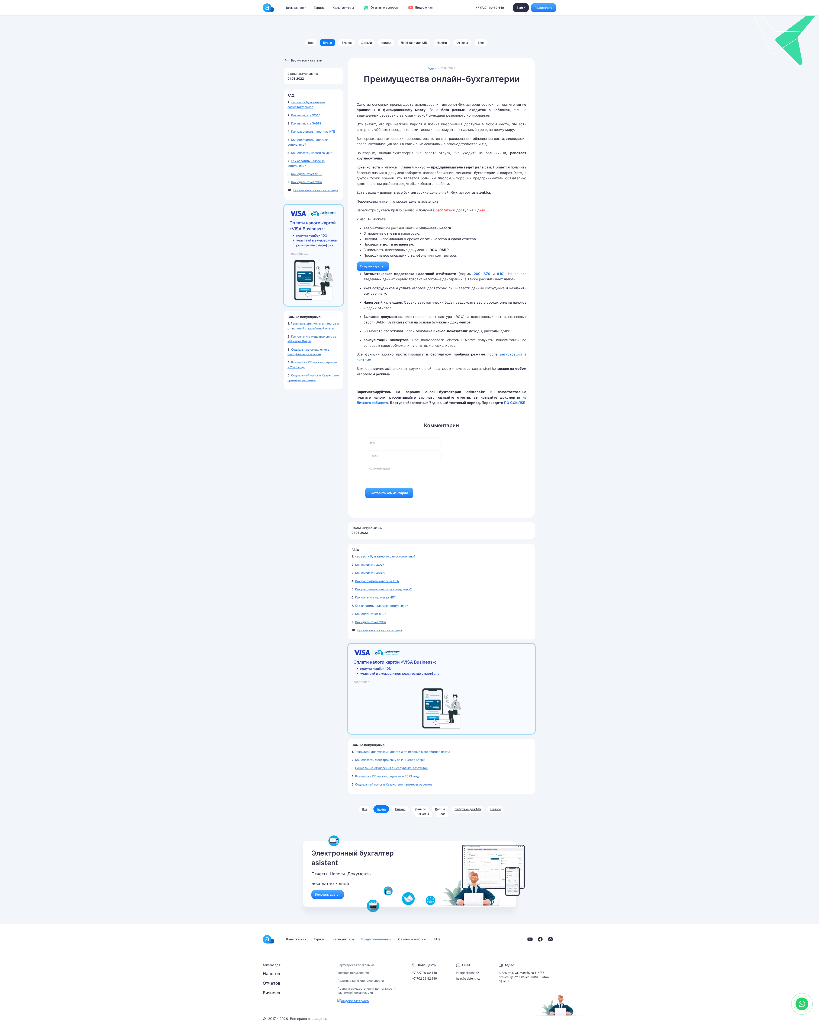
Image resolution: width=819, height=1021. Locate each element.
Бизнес (346, 42)
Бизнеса (271, 992)
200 (477, 274)
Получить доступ (372, 266)
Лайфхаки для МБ (414, 42)
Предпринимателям (376, 939)
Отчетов (271, 983)
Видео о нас (423, 7)
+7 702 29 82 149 (424, 978)
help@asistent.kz (468, 978)
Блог (481, 42)
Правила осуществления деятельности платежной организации (366, 991)
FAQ (437, 939)
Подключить (543, 7)
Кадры (386, 42)
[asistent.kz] (268, 939)
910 (500, 274)
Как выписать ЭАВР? (306, 123)
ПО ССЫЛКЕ (514, 403)
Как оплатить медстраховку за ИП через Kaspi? (390, 760)
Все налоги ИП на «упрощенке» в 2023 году (387, 776)
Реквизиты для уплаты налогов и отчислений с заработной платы (402, 751)
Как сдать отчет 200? (306, 182)
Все (311, 42)
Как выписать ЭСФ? (305, 115)
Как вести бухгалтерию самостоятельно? (385, 556)
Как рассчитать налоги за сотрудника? (383, 589)
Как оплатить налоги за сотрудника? (381, 605)
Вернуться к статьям (306, 60)
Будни (327, 42)
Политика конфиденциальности (360, 980)
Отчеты (462, 42)
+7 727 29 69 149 (424, 972)
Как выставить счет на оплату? (315, 190)
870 (487, 274)
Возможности (296, 7)
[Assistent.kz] (268, 7)
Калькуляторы (343, 7)
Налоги (442, 42)
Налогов (271, 973)
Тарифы (319, 7)
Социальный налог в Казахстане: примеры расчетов (394, 784)
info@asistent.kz (467, 972)
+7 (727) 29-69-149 (490, 7)
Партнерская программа (356, 965)
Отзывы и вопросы (384, 7)
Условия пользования (353, 972)
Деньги (366, 42)
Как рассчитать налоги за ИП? (313, 131)
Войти (521, 7)
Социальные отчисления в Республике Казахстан (391, 768)
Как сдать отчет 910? (306, 174)
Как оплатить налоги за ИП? (311, 153)
